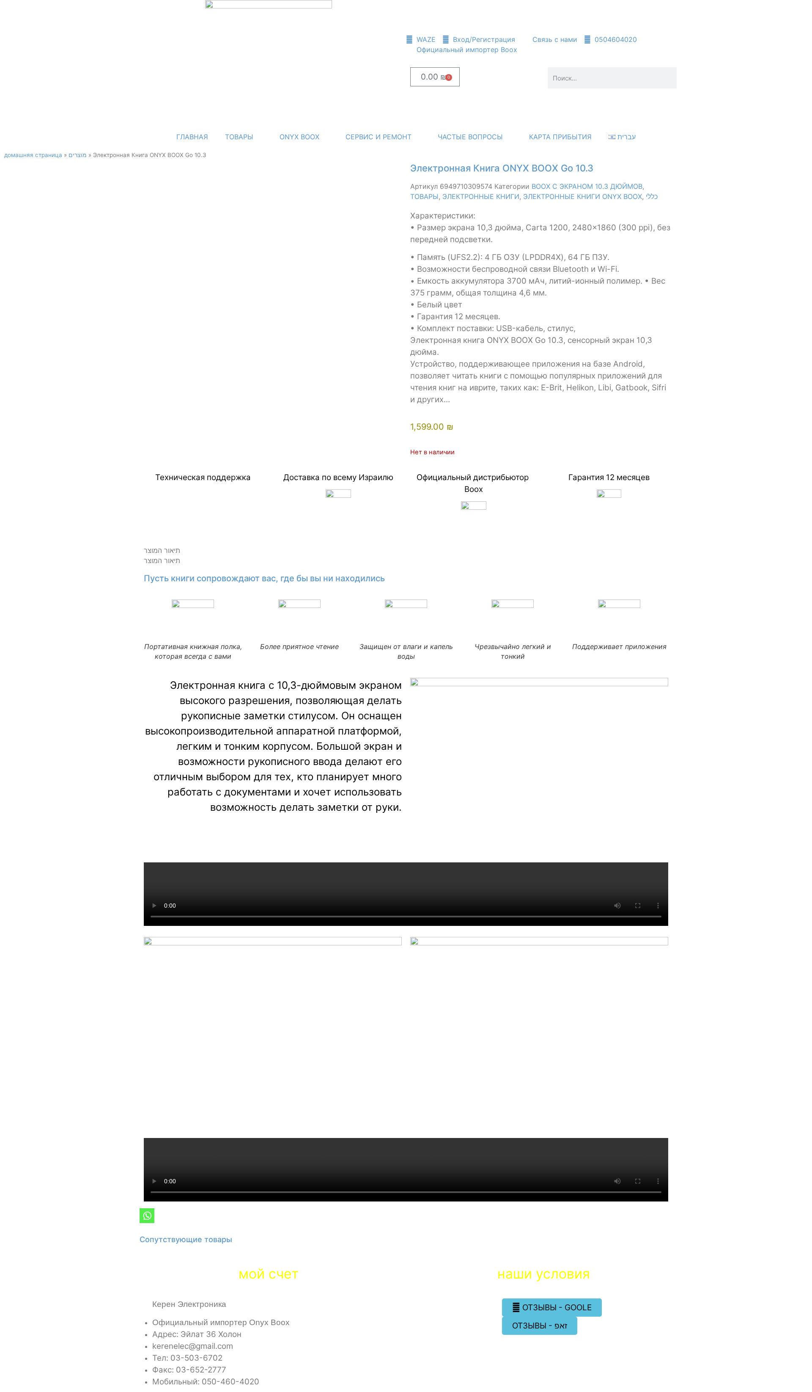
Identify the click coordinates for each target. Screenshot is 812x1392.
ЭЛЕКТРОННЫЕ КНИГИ (480, 196)
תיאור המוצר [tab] (162, 550)
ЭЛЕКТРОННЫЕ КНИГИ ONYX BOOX (582, 196)
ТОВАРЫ (239, 137)
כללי (652, 196)
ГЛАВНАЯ (192, 137)
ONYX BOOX (299, 137)
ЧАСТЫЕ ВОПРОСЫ (470, 137)
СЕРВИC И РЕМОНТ (378, 137)
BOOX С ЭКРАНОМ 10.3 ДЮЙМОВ (587, 186)
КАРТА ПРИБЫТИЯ (560, 137)
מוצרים (78, 155)
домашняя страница (33, 155)
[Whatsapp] (147, 1215)
